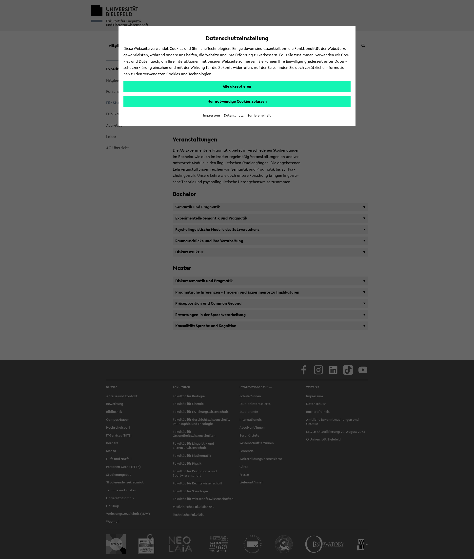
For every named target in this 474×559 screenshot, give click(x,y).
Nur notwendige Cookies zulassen (237, 101)
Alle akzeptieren (237, 86)
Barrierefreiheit (259, 115)
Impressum (211, 115)
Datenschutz (233, 115)
